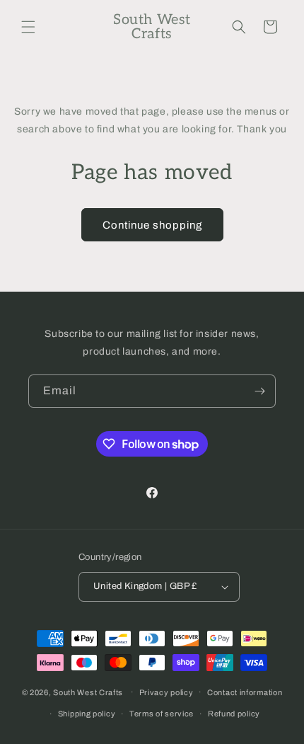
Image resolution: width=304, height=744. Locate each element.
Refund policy (234, 713)
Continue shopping (152, 225)
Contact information (244, 692)
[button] (28, 26)
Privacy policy (166, 692)
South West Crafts (88, 691)
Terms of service (161, 713)
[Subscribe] (259, 391)
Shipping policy (87, 713)
